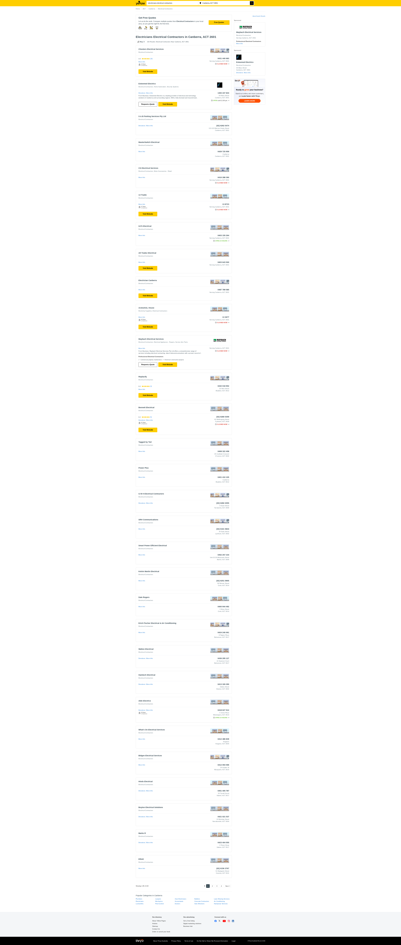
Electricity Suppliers (145, 311)
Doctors (177, 904)
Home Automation (160, 87)
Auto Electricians (180, 899)
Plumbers (139, 899)
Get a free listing (189, 921)
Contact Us (156, 929)
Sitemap (155, 926)
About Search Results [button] (259, 16)
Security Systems (173, 87)
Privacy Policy (176, 941)
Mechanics (159, 901)
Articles (154, 923)
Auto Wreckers (199, 904)
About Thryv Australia (160, 941)
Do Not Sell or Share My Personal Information (212, 941)
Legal (233, 941)
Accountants (179, 901)
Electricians (139, 901)
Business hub (187, 926)
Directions (141, 93)
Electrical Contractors (145, 52)
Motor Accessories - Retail (163, 171)
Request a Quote (148, 104)
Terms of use (188, 941)
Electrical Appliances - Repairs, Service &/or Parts (171, 342)
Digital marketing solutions (192, 923)
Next (227, 886)
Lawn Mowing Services (222, 899)
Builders (197, 899)
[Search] (252, 3)
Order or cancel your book (161, 931)
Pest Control (159, 904)
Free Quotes (219, 22)
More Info (141, 62)
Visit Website (148, 71)
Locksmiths (139, 904)
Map (141, 42)
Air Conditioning (219, 901)
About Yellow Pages (159, 921)
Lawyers (158, 899)
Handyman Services (221, 904)
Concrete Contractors (201, 901)
